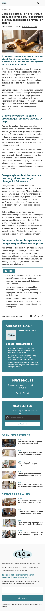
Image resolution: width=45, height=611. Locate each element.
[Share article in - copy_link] (31, 316)
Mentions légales (7, 564)
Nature (24, 568)
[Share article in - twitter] (39, 316)
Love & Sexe (13, 570)
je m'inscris (21, 424)
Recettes (5, 570)
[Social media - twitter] (17, 393)
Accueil (4, 9)
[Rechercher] (38, 3)
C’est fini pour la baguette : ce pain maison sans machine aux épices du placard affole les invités (21, 351)
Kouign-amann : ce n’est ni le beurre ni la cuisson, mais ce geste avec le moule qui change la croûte (23, 365)
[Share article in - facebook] (35, 316)
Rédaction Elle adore (29, 27)
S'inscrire (24, 598)
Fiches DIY (23, 570)
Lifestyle (11, 568)
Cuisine (36, 568)
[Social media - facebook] (21, 393)
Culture (17, 568)
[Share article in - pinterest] (42, 316)
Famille (30, 568)
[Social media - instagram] (28, 393)
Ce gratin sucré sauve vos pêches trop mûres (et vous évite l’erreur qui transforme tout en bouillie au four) (22, 358)
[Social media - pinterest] (24, 393)
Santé (9, 9)
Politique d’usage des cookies (25, 564)
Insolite (4, 568)
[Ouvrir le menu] (42, 3)
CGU (38, 564)
